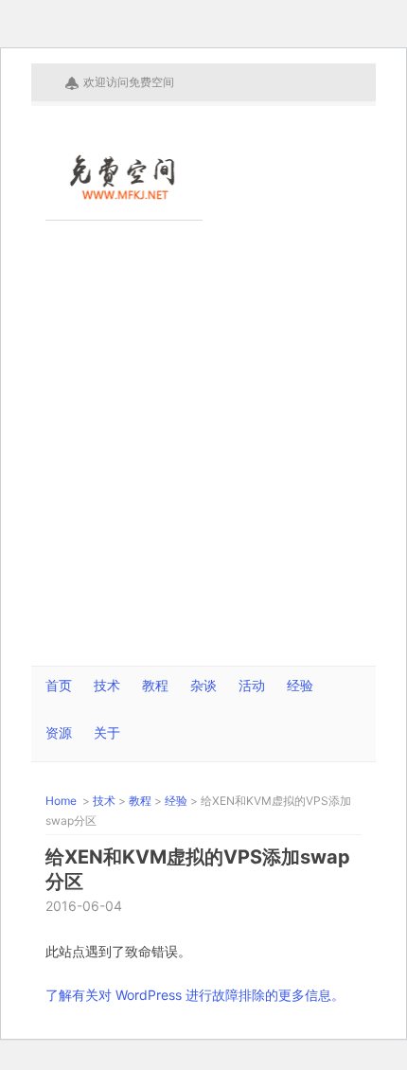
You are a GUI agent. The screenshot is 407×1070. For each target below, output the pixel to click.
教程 (155, 685)
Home (62, 801)
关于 (107, 732)
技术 (107, 685)
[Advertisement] (203, 452)
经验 (300, 685)
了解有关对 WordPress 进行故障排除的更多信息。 (195, 995)
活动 (252, 685)
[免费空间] (124, 192)
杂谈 (203, 685)
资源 (58, 732)
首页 (58, 685)
